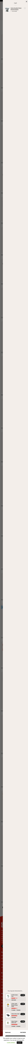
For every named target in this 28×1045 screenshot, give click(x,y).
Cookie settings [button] (11, 1042)
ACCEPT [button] (19, 1042)
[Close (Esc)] (26, 1)
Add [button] (23, 1014)
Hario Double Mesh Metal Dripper (16, 8)
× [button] (24, 8)
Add (23, 995)
